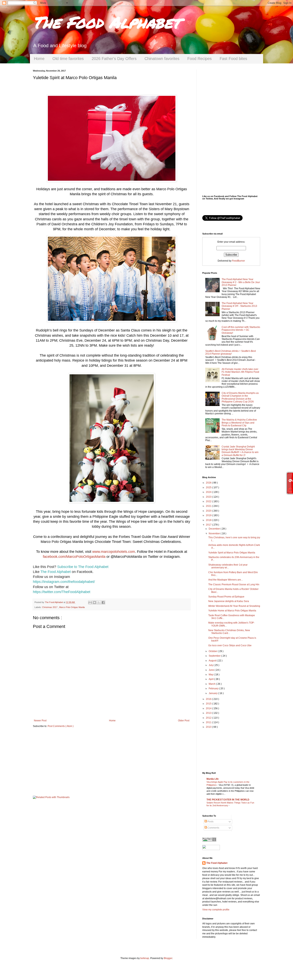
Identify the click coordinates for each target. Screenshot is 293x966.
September (215, 655)
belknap (144, 958)
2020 (209, 510)
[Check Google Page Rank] (209, 840)
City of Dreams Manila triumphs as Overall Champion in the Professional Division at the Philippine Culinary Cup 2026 (240, 397)
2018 (209, 520)
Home (39, 58)
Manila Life (212, 779)
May (211, 674)
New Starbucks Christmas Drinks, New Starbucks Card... (229, 632)
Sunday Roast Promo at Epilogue (226, 596)
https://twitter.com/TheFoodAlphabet (61, 592)
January (213, 693)
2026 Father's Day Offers (114, 58)
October (213, 651)
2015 (209, 703)
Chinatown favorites (162, 58)
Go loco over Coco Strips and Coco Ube (230, 645)
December (215, 528)
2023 (209, 496)
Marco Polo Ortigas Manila (72, 607)
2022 (209, 501)
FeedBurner (238, 260)
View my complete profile (215, 909)
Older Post (183, 720)
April (211, 679)
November (215, 533)
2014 (209, 708)
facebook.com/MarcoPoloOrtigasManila (74, 557)
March (212, 684)
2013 (209, 713)
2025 (209, 487)
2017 (209, 524)
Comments (213, 827)
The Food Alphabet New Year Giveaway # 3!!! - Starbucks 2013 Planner (239, 306)
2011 (209, 722)
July (211, 665)
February (214, 688)
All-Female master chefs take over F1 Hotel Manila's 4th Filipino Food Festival (240, 372)
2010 (209, 727)
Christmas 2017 (50, 607)
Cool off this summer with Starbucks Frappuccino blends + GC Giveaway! (241, 330)
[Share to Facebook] (103, 602)
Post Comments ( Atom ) (61, 726)
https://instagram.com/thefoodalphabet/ (64, 582)
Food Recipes (199, 58)
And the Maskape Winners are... (225, 579)
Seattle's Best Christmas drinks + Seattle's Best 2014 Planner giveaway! (230, 352)
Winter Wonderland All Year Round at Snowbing (234, 606)
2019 (209, 515)
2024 (209, 492)
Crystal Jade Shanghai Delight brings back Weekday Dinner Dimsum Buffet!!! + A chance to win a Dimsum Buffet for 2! (240, 451)
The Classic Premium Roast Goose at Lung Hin (233, 584)
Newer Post (40, 720)
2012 (209, 717)
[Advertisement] (111, 762)
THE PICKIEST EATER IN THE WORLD (227, 799)
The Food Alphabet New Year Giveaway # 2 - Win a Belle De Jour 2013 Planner (241, 282)
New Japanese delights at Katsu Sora (228, 601)
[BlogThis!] (94, 602)
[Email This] (90, 602)
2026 (209, 482)
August (213, 660)
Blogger (168, 958)
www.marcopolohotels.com (113, 552)
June (212, 670)
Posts (210, 821)
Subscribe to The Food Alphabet (82, 567)
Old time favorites (68, 58)
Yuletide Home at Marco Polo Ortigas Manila (232, 610)
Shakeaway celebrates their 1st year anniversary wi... (228, 566)
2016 (209, 699)
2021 (209, 506)
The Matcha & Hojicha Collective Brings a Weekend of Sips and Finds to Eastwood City (239, 422)
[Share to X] (99, 602)
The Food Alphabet (106, 22)
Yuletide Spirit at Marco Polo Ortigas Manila (231, 552)
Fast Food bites (233, 58)
